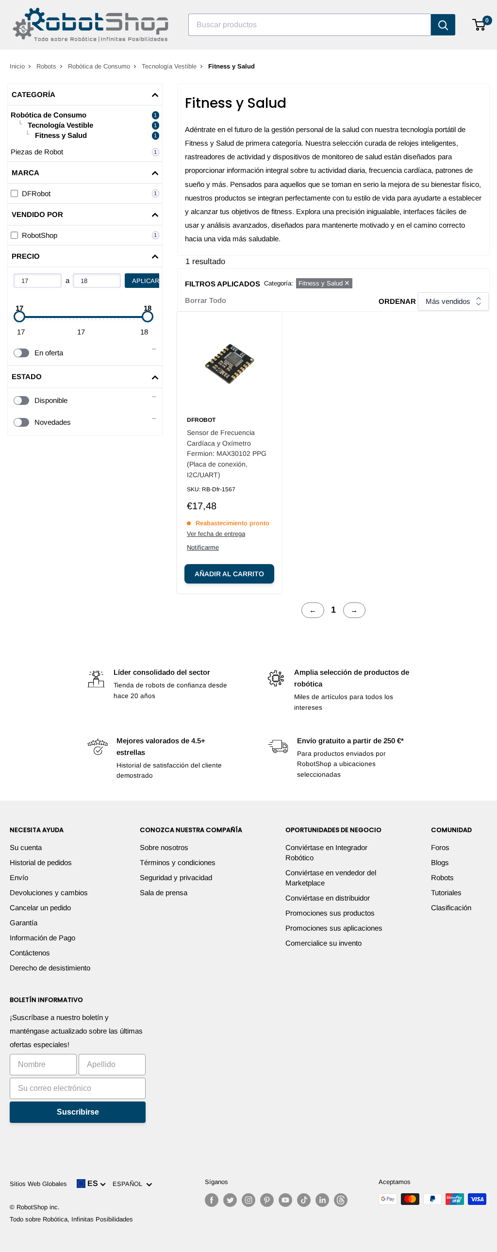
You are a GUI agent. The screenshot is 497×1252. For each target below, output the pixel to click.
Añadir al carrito (229, 574)
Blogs (440, 862)
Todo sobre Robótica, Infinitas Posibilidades (71, 1219)
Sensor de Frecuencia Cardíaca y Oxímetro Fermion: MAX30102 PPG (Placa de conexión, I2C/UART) (226, 454)
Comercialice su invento (323, 943)
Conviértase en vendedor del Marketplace (330, 877)
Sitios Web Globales (38, 1183)
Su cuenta (26, 847)
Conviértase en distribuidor (327, 898)
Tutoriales (446, 892)
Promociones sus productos (330, 913)
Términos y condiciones (177, 862)
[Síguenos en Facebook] (211, 1200)
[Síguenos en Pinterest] (267, 1200)
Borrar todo (205, 300)
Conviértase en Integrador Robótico (326, 852)
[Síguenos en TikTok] (304, 1200)
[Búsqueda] (443, 24)
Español (129, 1183)
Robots (46, 66)
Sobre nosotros (164, 847)
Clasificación (451, 907)
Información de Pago (42, 938)
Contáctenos (30, 953)
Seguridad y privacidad (176, 877)
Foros (440, 847)
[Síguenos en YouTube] (285, 1200)
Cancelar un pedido (40, 907)
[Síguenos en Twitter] (230, 1200)
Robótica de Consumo (99, 66)
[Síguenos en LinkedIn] (322, 1200)
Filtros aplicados (222, 284)
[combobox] (309, 25)
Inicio (17, 66)
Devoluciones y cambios (49, 892)
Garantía (23, 922)
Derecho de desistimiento (50, 968)
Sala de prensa (163, 892)
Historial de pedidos (41, 862)
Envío (19, 877)
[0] (479, 25)
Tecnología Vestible (169, 66)
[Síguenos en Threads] (341, 1200)
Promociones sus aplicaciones (333, 928)
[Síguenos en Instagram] (248, 1200)
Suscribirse (78, 1112)
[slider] (19, 316)
